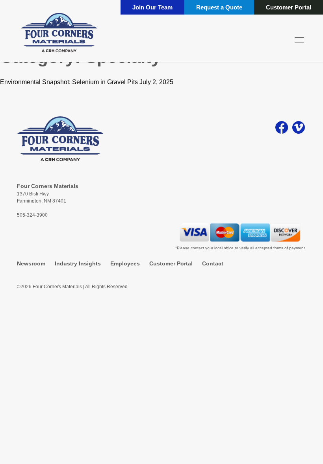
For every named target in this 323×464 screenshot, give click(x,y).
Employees (125, 263)
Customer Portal (288, 7)
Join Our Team (152, 7)
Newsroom (31, 263)
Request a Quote (219, 7)
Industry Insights (78, 263)
